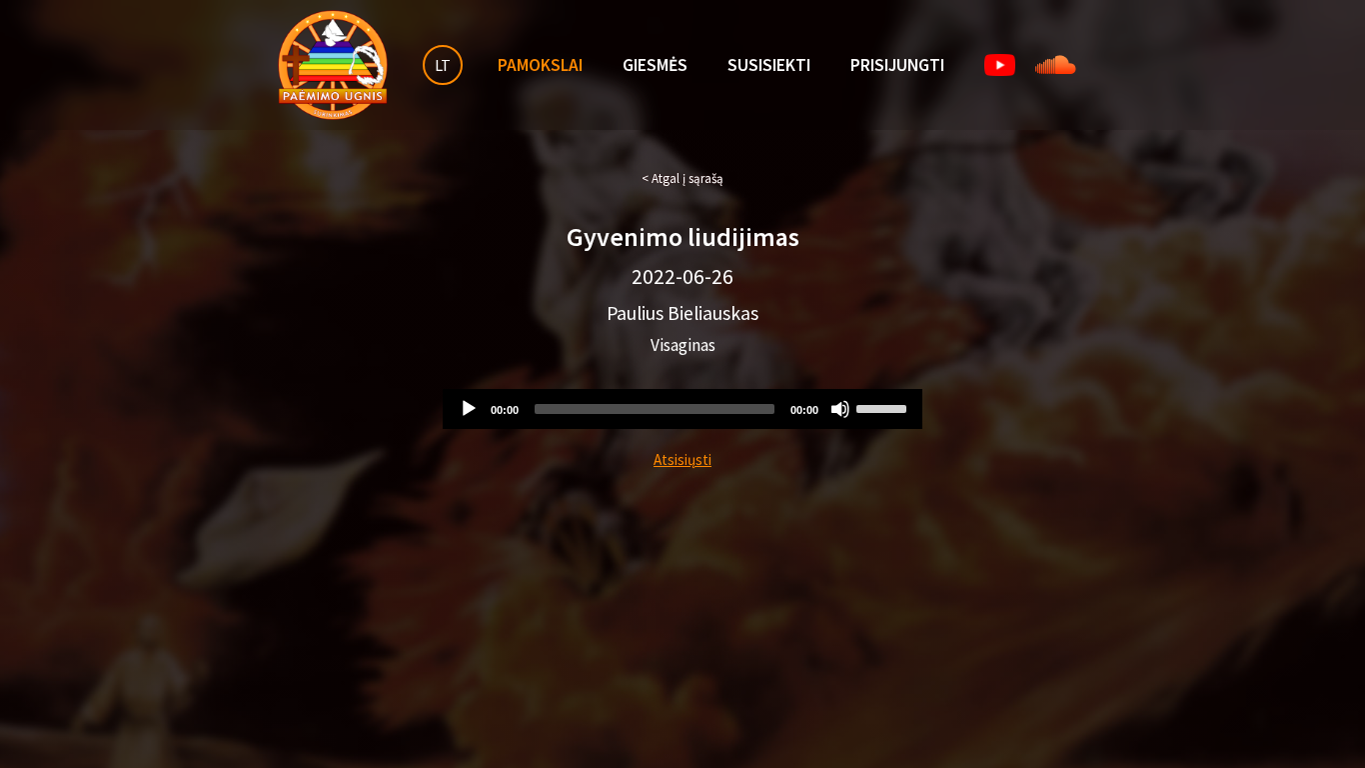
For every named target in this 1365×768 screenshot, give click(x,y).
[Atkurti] (469, 409)
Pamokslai (540, 65)
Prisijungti (897, 65)
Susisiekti (768, 65)
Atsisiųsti (682, 459)
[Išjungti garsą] (840, 409)
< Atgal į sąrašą (682, 178)
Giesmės (655, 65)
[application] (682, 409)
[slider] (884, 407)
